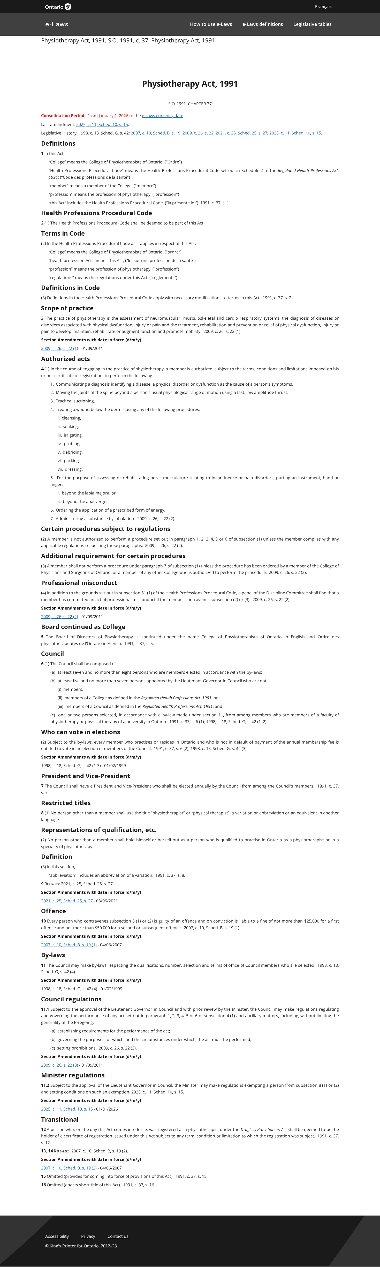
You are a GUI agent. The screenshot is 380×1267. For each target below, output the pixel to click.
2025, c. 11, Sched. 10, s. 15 (102, 124)
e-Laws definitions (262, 24)
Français (323, 6)
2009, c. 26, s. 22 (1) (59, 348)
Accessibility (57, 1236)
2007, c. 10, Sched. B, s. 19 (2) (69, 1168)
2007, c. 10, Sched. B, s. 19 (155, 133)
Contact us (118, 1236)
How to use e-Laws (211, 24)
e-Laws (56, 24)
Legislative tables (312, 24)
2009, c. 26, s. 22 (198, 133)
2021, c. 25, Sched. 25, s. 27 (241, 133)
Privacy (88, 1236)
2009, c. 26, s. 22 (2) (59, 616)
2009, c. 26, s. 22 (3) (59, 1065)
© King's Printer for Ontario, (81, 1246)
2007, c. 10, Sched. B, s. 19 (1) (69, 945)
